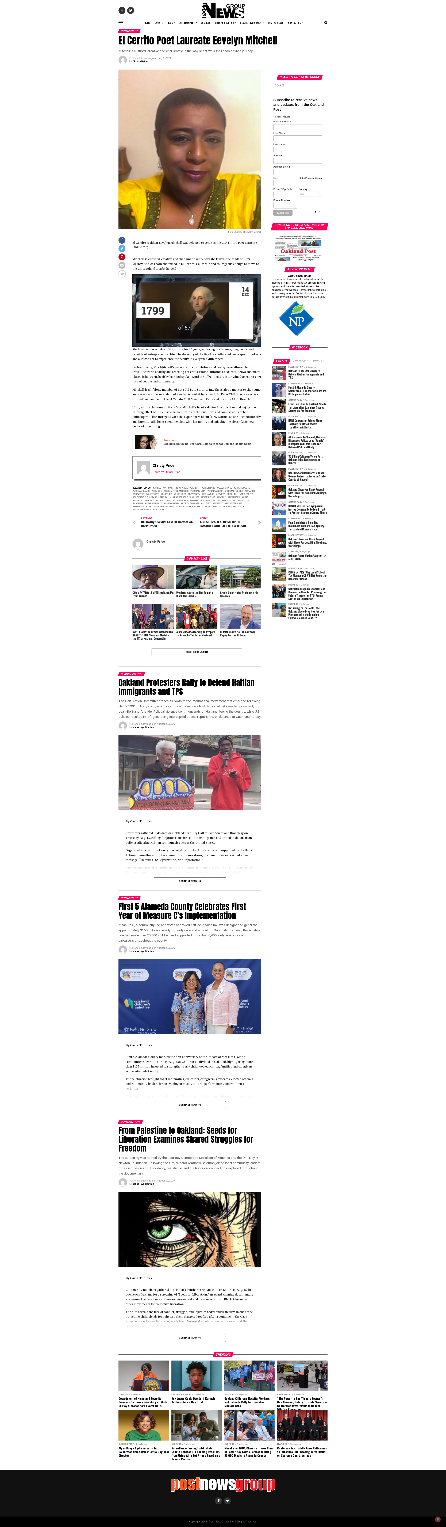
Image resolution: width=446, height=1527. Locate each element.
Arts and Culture (224, 22)
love (217, 500)
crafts (250, 491)
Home (147, 22)
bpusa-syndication (143, 727)
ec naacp (208, 494)
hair (245, 497)
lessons (207, 500)
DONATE (159, 22)
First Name (279, 133)
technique (194, 507)
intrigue (183, 500)
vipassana (230, 507)
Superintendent (164, 507)
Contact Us (294, 22)
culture (167, 494)
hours (171, 500)
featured (234, 497)
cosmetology (234, 491)
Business (205, 22)
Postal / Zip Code (282, 189)
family (222, 497)
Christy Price (140, 61)
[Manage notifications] (438, 1519)
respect (219, 503)
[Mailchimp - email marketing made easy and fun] (316, 212)
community (199, 491)
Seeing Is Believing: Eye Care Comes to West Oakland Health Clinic (207, 444)
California (225, 488)
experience (208, 497)
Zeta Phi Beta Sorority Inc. (150, 510)
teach (180, 507)
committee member (177, 491)
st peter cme (234, 503)
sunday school (143, 507)
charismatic (242, 488)
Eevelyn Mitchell (227, 494)
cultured (180, 494)
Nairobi (138, 503)
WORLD (243, 507)
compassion (216, 491)
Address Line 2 (281, 166)
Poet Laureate (190, 503)
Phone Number (281, 200)
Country (303, 189)
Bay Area (182, 488)
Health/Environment (251, 22)
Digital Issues (275, 22)
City (275, 178)
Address (277, 155)
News (170, 22)
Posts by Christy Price (166, 472)
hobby (161, 500)
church (157, 491)
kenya (195, 500)
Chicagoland (142, 491)
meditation (229, 500)
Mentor (244, 500)
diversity (194, 494)
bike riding (209, 488)
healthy (139, 500)
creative (139, 494)
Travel (207, 507)
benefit (195, 488)
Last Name (279, 144)
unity (217, 507)
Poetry (206, 503)
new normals (154, 503)
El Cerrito (247, 494)
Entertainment (187, 22)
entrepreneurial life (186, 497)
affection (160, 488)
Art (172, 488)
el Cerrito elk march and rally (152, 497)
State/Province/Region (310, 178)
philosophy (172, 503)
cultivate (153, 494)
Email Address (282, 122)
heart (150, 500)
